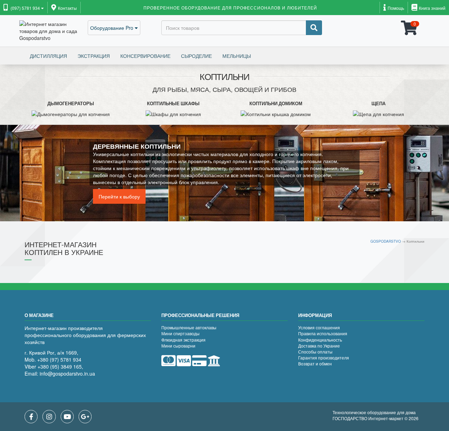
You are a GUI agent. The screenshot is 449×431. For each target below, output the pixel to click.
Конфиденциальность (320, 340)
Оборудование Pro (112, 27)
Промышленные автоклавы (188, 327)
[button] (24, 8)
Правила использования (322, 333)
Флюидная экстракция (183, 340)
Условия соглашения (319, 327)
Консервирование (145, 55)
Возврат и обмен (315, 363)
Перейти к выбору (119, 196)
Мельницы (236, 55)
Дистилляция (48, 55)
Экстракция (94, 55)
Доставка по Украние (319, 346)
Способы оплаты (315, 352)
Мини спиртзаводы (180, 333)
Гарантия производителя (323, 358)
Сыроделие (196, 55)
